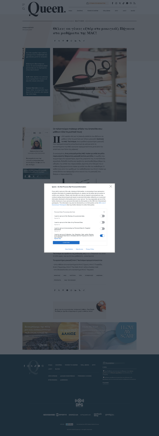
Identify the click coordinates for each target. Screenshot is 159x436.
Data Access (79, 249)
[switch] (102, 216)
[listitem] (79, 212)
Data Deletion (69, 249)
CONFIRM (66, 242)
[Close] (111, 187)
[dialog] (79, 218)
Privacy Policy (90, 249)
